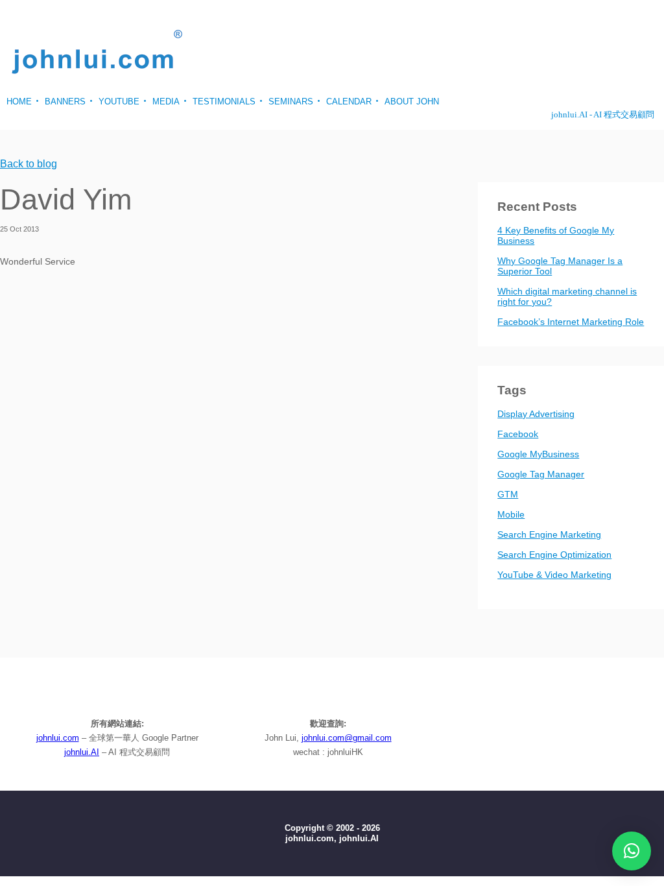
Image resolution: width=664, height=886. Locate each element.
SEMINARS (290, 101)
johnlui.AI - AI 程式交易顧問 (602, 114)
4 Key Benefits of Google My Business (555, 235)
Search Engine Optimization (554, 554)
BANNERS (65, 101)
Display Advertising (536, 414)
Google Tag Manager (540, 474)
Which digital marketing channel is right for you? (567, 296)
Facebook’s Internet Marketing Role (570, 322)
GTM (507, 494)
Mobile (511, 514)
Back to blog (28, 164)
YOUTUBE (119, 101)
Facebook (517, 434)
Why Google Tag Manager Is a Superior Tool (559, 266)
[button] (631, 851)
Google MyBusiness (538, 454)
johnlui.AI (81, 752)
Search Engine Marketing (549, 534)
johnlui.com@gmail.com (347, 738)
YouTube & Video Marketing (554, 574)
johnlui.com (57, 738)
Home (19, 101)
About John (412, 101)
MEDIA (166, 101)
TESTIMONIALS (224, 101)
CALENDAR (349, 101)
